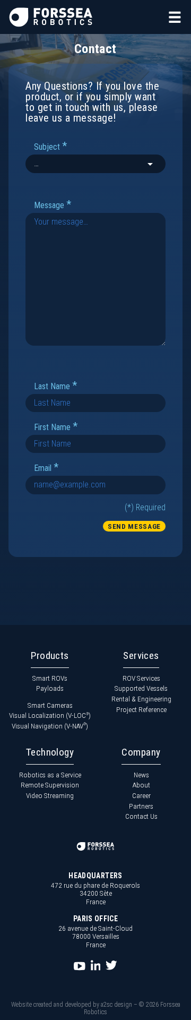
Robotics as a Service (50, 774)
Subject (50, 146)
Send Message (134, 526)
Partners (141, 806)
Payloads (50, 688)
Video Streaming (50, 795)
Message (52, 205)
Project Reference (141, 709)
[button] (175, 17)
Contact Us (141, 816)
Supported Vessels (141, 688)
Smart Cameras (50, 705)
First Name (55, 427)
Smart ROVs (49, 678)
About (141, 785)
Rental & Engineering (141, 699)
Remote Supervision (50, 785)
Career (141, 795)
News (141, 774)
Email (46, 467)
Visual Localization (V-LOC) (50, 715)
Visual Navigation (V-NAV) (50, 726)
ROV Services (141, 678)
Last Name (55, 386)
